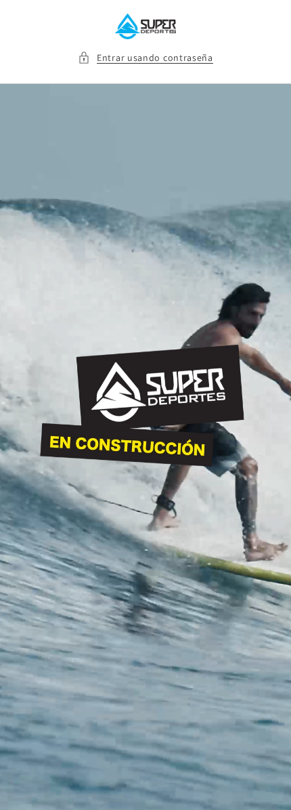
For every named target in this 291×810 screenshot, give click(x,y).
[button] (145, 57)
